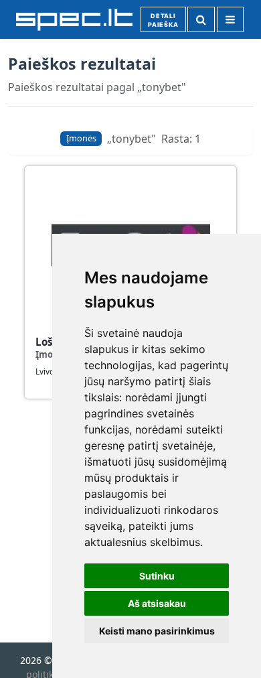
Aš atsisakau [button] (157, 603)
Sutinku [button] (157, 576)
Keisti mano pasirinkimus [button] (157, 630)
